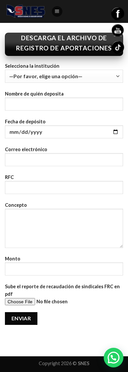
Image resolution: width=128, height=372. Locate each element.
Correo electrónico (26, 149)
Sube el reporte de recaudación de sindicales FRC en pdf (62, 290)
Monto (12, 258)
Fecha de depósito (25, 121)
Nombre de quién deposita (34, 94)
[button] (113, 357)
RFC (9, 177)
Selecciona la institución (32, 66)
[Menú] (57, 11)
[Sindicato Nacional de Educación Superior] (25, 11)
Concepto (16, 205)
